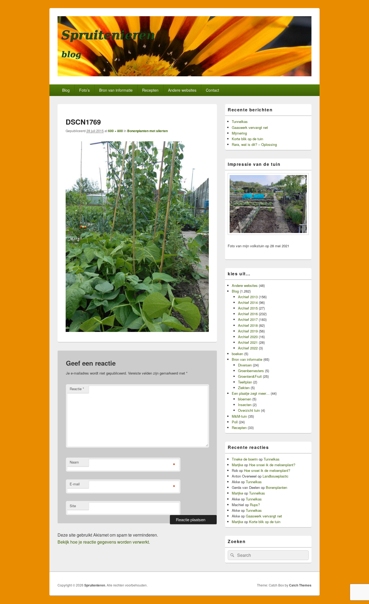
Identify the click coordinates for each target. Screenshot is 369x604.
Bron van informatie (116, 90)
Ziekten (244, 387)
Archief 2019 (248, 331)
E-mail (75, 483)
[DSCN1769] (137, 330)
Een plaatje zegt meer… (251, 393)
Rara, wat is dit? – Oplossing (254, 144)
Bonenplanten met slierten (147, 130)
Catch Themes (300, 585)
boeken (237, 353)
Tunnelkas (240, 121)
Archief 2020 (248, 336)
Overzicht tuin (249, 410)
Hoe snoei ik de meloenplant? (272, 464)
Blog (66, 90)
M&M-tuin (239, 416)
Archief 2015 (248, 308)
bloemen (244, 398)
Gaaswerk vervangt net (250, 127)
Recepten (150, 90)
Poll (235, 421)
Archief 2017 (248, 319)
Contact (212, 90)
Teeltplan (245, 382)
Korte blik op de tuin (247, 138)
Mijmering (239, 133)
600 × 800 (115, 130)
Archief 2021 (248, 342)
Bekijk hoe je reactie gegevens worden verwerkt (103, 542)
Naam (74, 462)
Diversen (245, 365)
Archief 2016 (248, 313)
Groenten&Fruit (250, 376)
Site (73, 505)
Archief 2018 (248, 325)
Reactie (77, 388)
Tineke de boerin (245, 459)
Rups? (255, 504)
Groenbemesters (251, 370)
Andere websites (182, 90)
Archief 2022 (248, 348)
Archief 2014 (248, 302)
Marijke (237, 464)
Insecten (244, 404)
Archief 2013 (248, 296)
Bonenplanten (276, 487)
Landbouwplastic (276, 476)
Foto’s (84, 90)
